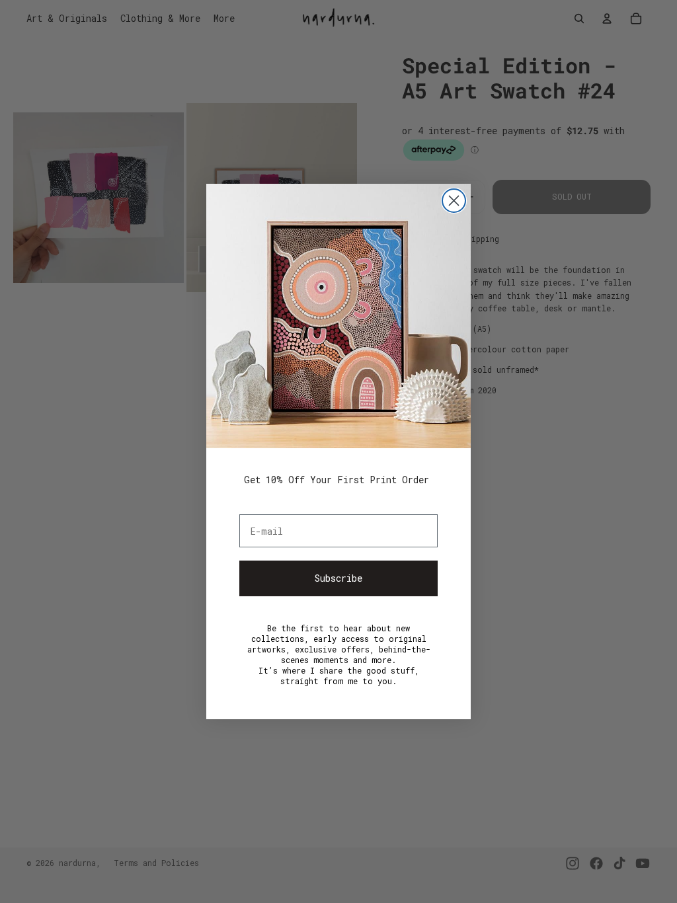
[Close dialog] (453, 200)
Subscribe (338, 578)
